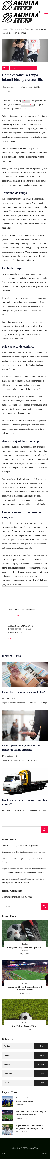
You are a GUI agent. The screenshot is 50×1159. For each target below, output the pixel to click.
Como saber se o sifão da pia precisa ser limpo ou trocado (24, 852)
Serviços (44, 703)
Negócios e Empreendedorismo (23, 68)
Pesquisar (44, 829)
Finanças (34, 703)
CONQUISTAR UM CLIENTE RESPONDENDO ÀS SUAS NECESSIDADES (20, 629)
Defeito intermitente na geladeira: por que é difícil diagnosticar (22, 860)
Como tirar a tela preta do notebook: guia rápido (21, 845)
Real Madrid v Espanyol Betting (25, 1026)
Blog (4, 1153)
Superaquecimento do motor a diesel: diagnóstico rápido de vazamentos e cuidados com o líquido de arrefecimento (25, 870)
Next (9, 638)
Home (45, 1153)
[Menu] (46, 12)
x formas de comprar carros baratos (22, 609)
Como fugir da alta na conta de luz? (23, 691)
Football (25, 944)
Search (44, 906)
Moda (5, 68)
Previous (15, 615)
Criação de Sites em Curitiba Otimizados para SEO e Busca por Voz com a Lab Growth (23, 881)
